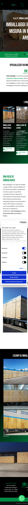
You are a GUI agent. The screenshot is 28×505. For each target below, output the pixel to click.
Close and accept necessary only (14, 281)
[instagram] (23, 6)
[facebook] (21, 6)
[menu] (2, 3)
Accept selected (14, 277)
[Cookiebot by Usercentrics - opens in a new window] (20, 222)
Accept (14, 272)
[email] (21, 4)
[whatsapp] (23, 4)
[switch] (24, 253)
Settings (21, 268)
